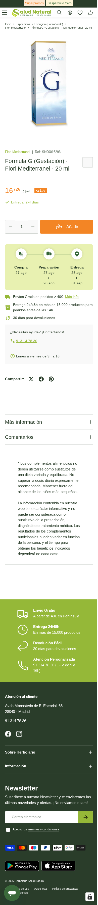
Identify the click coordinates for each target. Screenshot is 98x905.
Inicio (8, 24)
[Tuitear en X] (31, 379)
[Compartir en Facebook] (41, 379)
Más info (72, 297)
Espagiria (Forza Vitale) (48, 24)
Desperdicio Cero (59, 3)
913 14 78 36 (26, 341)
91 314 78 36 (15, 731)
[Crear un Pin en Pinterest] (51, 379)
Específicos (23, 24)
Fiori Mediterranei (15, 27)
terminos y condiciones (43, 845)
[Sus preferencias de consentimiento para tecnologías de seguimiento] (86, 896)
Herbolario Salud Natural (29, 896)
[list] (49, 84)
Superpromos (34, 3)
